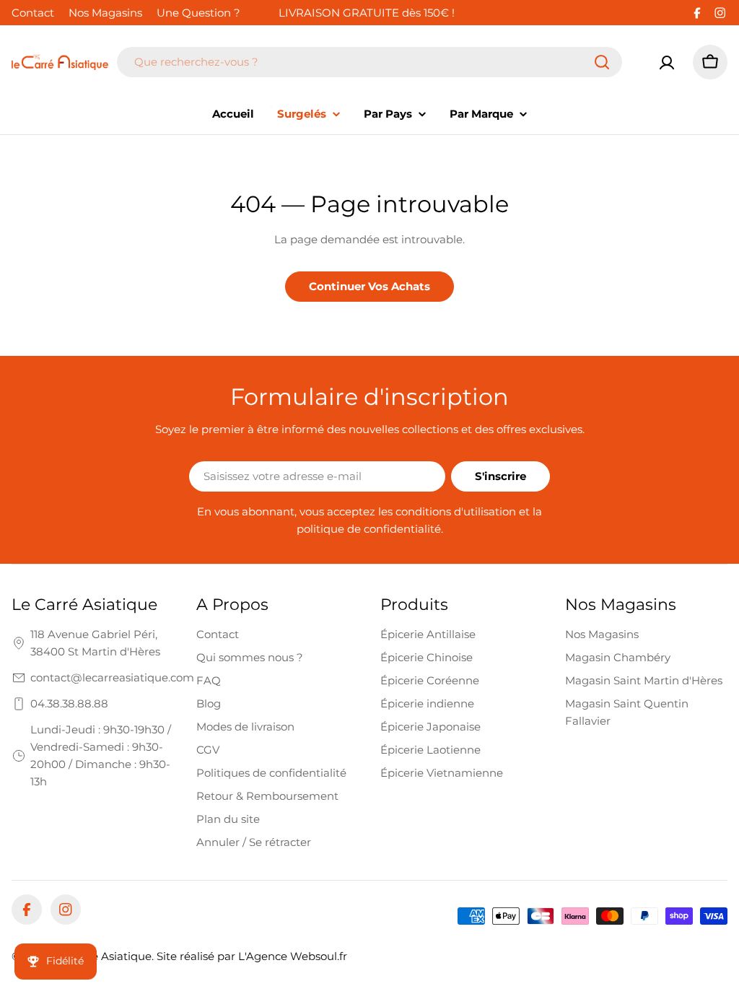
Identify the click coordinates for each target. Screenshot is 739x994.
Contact (33, 12)
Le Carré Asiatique (102, 956)
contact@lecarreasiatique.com (112, 677)
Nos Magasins (105, 12)
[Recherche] (602, 62)
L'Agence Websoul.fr (292, 956)
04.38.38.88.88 (69, 703)
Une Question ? (198, 12)
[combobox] (369, 62)
